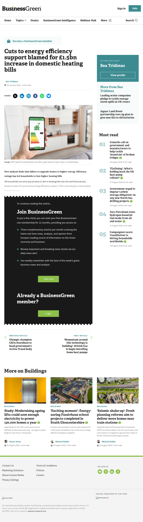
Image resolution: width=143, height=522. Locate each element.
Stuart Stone (15, 441)
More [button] (104, 20)
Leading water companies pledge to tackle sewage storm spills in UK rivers (115, 98)
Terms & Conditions (46, 465)
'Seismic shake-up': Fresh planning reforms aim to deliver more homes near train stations (115, 417)
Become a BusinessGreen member (32, 41)
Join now (48, 279)
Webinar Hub (88, 20)
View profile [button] (117, 75)
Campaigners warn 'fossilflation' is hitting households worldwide (121, 236)
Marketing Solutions (12, 470)
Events (35, 20)
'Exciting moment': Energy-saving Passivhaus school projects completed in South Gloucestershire (71, 417)
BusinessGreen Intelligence (59, 20)
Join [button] (134, 8)
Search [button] (130, 20)
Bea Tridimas (12, 81)
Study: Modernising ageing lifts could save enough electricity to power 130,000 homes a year (24, 417)
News (7, 20)
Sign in (121, 8)
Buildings (9, 406)
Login (48, 313)
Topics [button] (20, 20)
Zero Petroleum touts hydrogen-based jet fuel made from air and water (122, 216)
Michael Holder (62, 441)
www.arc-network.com (37, 511)
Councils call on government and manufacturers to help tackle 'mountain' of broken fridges (122, 150)
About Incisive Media (13, 475)
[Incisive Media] (7, 498)
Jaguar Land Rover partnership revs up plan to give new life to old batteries (117, 114)
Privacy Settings (10, 480)
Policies (40, 470)
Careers (40, 475)
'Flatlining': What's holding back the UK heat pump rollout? (122, 173)
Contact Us (8, 465)
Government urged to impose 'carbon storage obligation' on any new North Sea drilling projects (123, 195)
